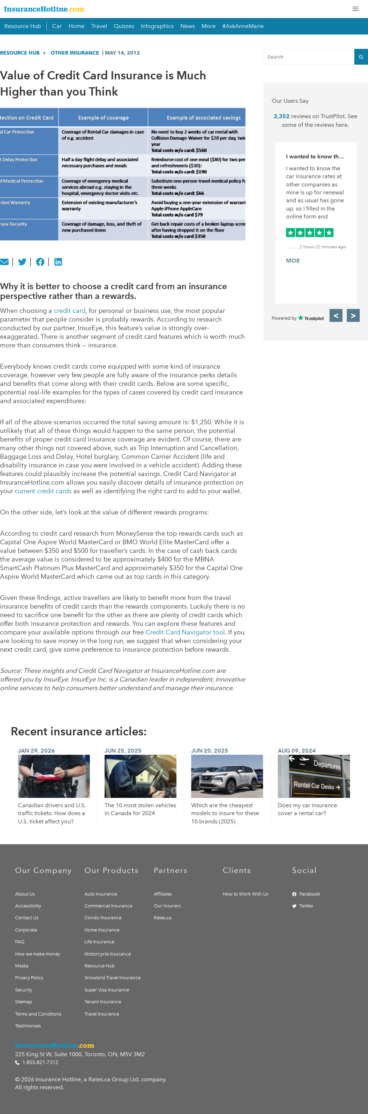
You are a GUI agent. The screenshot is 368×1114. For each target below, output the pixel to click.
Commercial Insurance (108, 906)
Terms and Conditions (38, 1014)
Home (76, 26)
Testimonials (28, 1026)
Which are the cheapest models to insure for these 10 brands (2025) (225, 813)
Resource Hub (22, 26)
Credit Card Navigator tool (185, 632)
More (209, 26)
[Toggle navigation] (355, 9)
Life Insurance (99, 941)
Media (21, 966)
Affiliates (163, 894)
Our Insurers (167, 906)
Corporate (26, 930)
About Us (25, 894)
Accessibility (28, 906)
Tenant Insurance (102, 1001)
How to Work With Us (245, 894)
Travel (99, 26)
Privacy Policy (29, 977)
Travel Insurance (101, 1014)
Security (23, 990)
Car (57, 26)
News (187, 26)
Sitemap (23, 1001)
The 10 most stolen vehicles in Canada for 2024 (140, 809)
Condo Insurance (102, 917)
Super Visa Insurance (106, 990)
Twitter (306, 906)
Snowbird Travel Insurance (112, 977)
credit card (70, 311)
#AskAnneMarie (243, 26)
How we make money (37, 954)
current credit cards (43, 491)
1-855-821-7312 (39, 1062)
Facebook (309, 894)
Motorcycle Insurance (107, 954)
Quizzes (124, 26)
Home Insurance (101, 930)
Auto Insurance (100, 894)
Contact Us (26, 917)
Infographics (157, 26)
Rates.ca (162, 917)
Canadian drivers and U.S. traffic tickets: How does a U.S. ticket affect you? (52, 813)
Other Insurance (75, 53)
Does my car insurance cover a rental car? (307, 809)
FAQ (19, 941)
